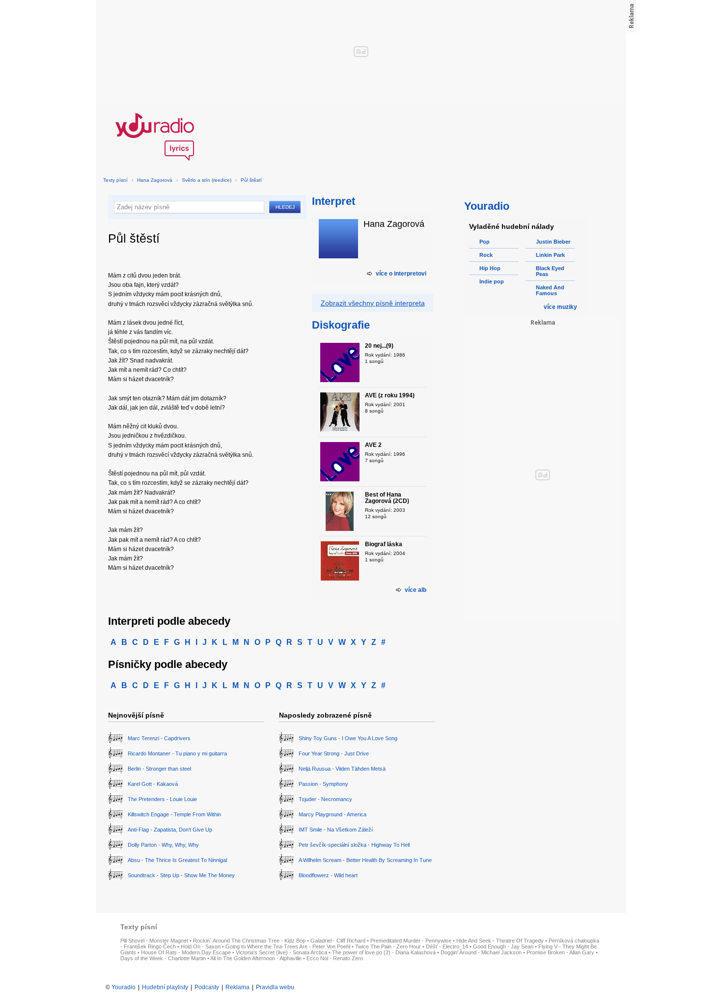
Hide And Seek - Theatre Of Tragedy (500, 941)
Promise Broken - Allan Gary (560, 952)
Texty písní (115, 180)
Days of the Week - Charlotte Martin (163, 958)
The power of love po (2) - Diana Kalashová (384, 952)
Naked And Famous (550, 290)
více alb (415, 589)
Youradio (123, 987)
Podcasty (206, 987)
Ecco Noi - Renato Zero (334, 958)
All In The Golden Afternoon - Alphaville (256, 958)
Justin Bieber (553, 242)
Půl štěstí (251, 180)
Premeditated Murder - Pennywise (410, 941)
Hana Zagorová (154, 180)
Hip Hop (489, 268)
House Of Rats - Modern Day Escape (186, 952)
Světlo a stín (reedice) (206, 180)
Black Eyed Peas (550, 271)
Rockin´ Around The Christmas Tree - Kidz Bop (249, 941)
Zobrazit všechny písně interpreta (373, 303)
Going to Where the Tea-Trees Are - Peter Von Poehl (287, 946)
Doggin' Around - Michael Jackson (481, 952)
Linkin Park (550, 255)
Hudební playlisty (165, 987)
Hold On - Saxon (201, 946)
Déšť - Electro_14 (447, 946)
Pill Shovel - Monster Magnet (154, 941)
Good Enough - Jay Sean (503, 946)
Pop (484, 242)
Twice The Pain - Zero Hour (388, 946)
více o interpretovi (401, 273)
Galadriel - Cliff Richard (337, 941)
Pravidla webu (275, 987)
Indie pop (491, 281)
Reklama (237, 987)
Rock (486, 255)
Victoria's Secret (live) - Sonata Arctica (281, 952)
